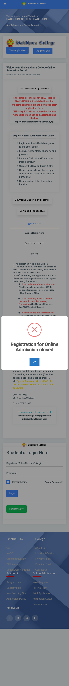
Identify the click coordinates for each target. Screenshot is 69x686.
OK (34, 361)
